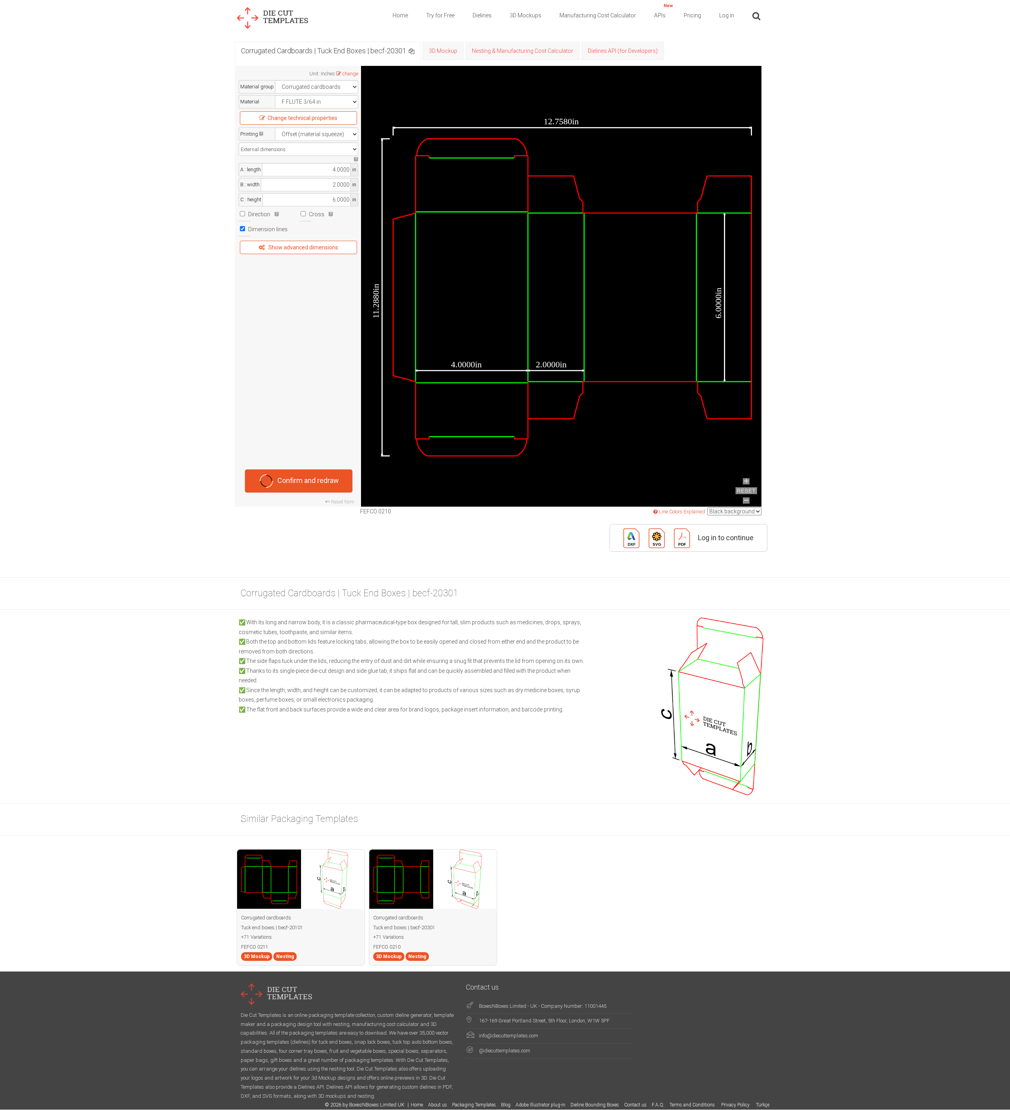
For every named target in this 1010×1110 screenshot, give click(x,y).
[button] (411, 51)
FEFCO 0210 (386, 947)
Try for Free (440, 15)
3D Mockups (525, 15)
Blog (506, 1105)
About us (437, 1105)
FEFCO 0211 (254, 947)
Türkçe (762, 1105)
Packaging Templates (474, 1105)
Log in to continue (726, 537)
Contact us (635, 1105)
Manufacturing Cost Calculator (597, 15)
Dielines (482, 15)
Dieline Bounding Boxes (594, 1105)
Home (400, 15)
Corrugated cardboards (266, 918)
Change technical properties (302, 118)
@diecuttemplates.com (504, 1051)
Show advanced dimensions (303, 247)
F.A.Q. (658, 1105)
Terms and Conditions (693, 1105)
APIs (663, 11)
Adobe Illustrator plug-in (540, 1105)
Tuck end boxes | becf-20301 (404, 927)
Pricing (692, 15)
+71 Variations (256, 937)
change (350, 74)
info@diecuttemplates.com (508, 1036)
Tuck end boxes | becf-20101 (272, 927)
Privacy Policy (736, 1105)
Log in (726, 15)
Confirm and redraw (308, 480)
